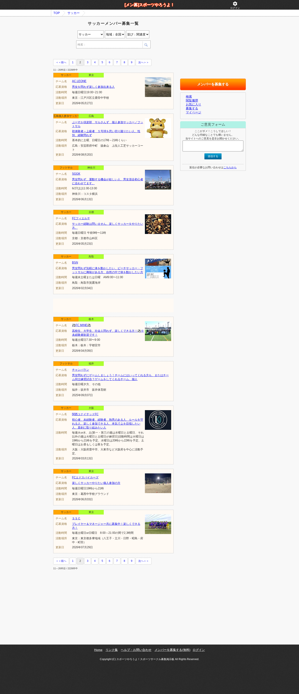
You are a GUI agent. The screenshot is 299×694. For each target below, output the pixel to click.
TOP (56, 13)
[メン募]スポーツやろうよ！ (149, 5)
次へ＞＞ (143, 62)
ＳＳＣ (76, 518)
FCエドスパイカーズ (85, 477)
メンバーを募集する (213, 84)
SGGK (76, 173)
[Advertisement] (104, 54)
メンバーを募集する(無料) (172, 650)
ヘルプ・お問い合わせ (136, 650)
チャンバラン (80, 369)
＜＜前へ (61, 62)
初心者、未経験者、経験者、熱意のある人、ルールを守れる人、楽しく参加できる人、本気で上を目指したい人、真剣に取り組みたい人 (107, 423)
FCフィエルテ (81, 218)
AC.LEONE (79, 81)
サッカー (73, 13)
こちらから (230, 167)
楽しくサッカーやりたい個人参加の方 (96, 483)
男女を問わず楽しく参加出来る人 (93, 86)
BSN (75, 262)
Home (98, 650)
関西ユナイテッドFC (85, 414)
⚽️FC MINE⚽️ (81, 325)
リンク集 (112, 650)
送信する (213, 156)
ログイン (235, 5)
